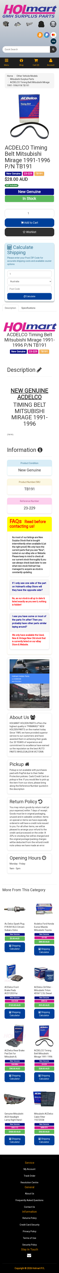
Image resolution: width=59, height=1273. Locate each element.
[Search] (53, 49)
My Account (29, 1169)
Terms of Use (29, 1238)
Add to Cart (31, 222)
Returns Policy (29, 1218)
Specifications (28, 308)
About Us (29, 1193)
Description (10, 308)
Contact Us (29, 1207)
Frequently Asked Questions (29, 1200)
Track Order (29, 1176)
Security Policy (29, 1244)
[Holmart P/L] (29, 10)
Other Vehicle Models (27, 76)
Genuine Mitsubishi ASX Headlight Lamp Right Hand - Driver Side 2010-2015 (14, 1119)
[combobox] (26, 49)
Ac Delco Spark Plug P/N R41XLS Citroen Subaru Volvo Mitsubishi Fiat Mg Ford (14, 929)
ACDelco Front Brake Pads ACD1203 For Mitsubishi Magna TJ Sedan (15, 993)
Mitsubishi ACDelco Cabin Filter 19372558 (43, 1116)
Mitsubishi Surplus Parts (22, 79)
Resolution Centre (29, 1182)
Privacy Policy (29, 1231)
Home (10, 76)
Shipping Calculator (15, 947)
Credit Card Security (29, 1224)
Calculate (30, 296)
